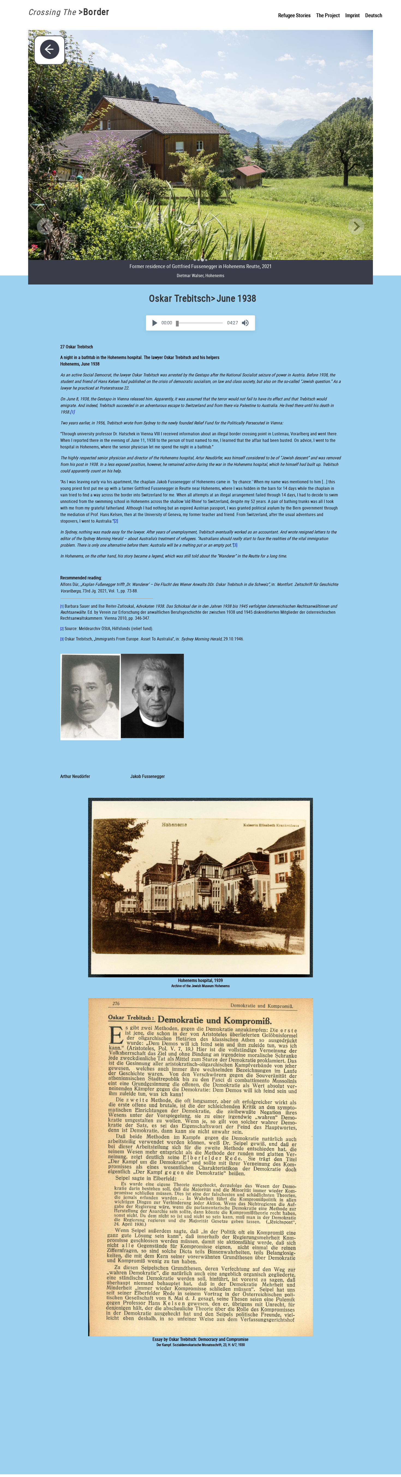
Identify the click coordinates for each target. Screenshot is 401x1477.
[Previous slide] (45, 226)
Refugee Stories (294, 15)
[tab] (195, 260)
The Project (328, 15)
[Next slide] (356, 226)
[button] (154, 323)
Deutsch (373, 15)
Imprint (352, 15)
